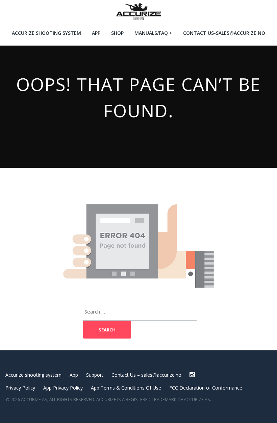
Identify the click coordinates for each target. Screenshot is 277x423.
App (96, 33)
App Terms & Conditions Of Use (126, 387)
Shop (117, 33)
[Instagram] (192, 374)
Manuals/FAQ (151, 33)
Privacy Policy (20, 387)
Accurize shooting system (46, 33)
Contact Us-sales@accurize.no (224, 33)
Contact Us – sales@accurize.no (146, 375)
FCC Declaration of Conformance (205, 387)
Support (94, 375)
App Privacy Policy (63, 387)
